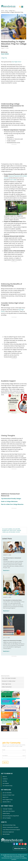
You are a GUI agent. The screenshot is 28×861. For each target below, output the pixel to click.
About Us (5, 776)
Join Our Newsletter (7, 792)
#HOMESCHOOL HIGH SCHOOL (9, 530)
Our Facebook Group (7, 785)
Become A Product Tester (8, 795)
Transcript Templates (7, 809)
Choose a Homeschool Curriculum (10, 827)
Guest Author (5, 54)
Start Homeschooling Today (9, 825)
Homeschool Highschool (8, 832)
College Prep (12, 10)
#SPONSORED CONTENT (14, 532)
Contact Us (5, 778)
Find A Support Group (7, 799)
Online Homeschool (6, 687)
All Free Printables (7, 818)
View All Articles (6, 834)
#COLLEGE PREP (16, 529)
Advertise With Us (7, 801)
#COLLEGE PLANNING (7, 529)
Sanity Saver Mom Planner (9, 811)
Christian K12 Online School (8, 681)
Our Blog (5, 781)
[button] (20, 6)
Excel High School (16, 62)
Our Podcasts (6, 783)
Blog (6, 10)
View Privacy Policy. (8, 856)
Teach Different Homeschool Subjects (11, 829)
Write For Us (5, 797)
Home (2, 10)
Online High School (6, 684)
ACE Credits (13, 179)
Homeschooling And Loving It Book (11, 815)
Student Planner (6, 813)
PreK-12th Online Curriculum (9, 678)
